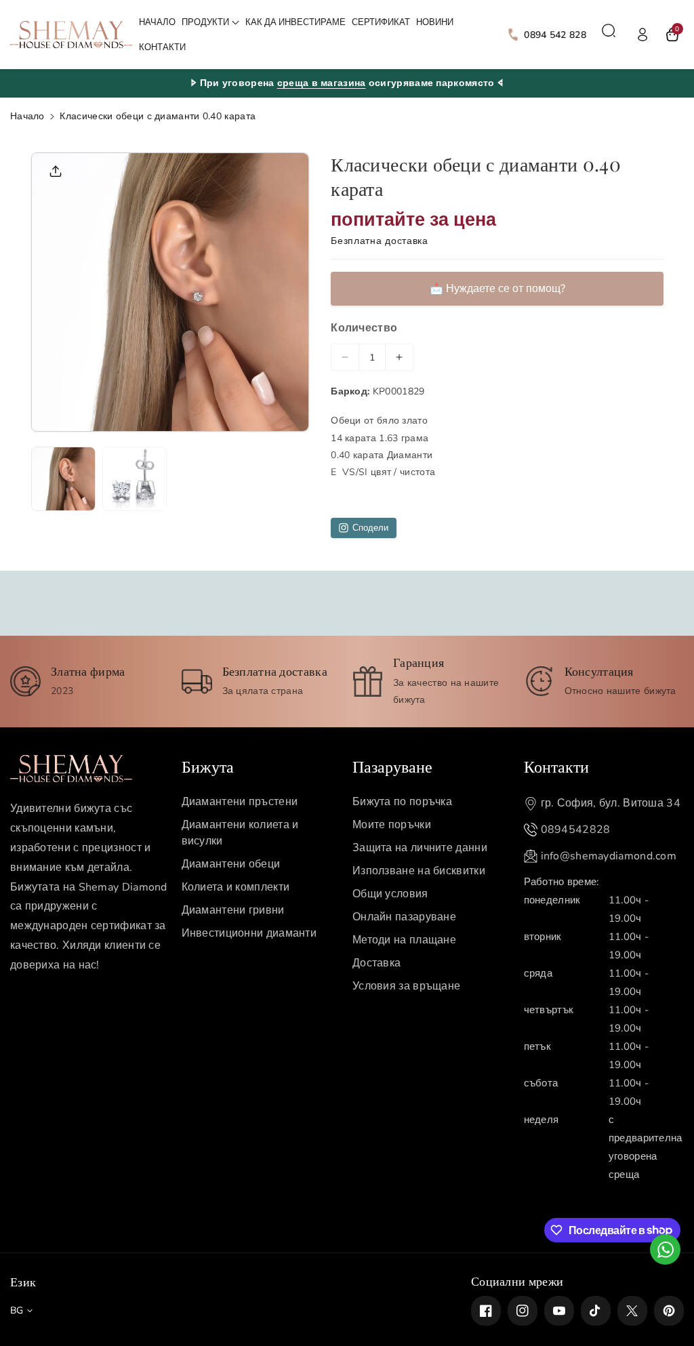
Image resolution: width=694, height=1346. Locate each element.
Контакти (556, 766)
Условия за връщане (406, 986)
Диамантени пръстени (240, 801)
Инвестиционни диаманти (249, 933)
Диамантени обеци (231, 864)
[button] (210, 22)
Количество (364, 328)
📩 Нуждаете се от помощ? (497, 288)
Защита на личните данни (419, 847)
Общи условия (390, 893)
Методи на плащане (404, 940)
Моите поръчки (391, 824)
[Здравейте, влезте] (642, 34)
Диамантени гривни (233, 910)
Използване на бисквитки (418, 870)
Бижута (208, 766)
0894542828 (576, 829)
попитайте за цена (413, 219)
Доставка (376, 963)
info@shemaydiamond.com (609, 856)
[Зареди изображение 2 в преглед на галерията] (134, 479)
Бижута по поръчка (402, 801)
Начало (27, 116)
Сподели (370, 528)
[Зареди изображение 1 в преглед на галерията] (63, 479)
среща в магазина (321, 83)
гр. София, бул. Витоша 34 (611, 803)
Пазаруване (392, 766)
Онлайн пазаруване (404, 917)
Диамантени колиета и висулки (240, 833)
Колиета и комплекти (236, 887)
